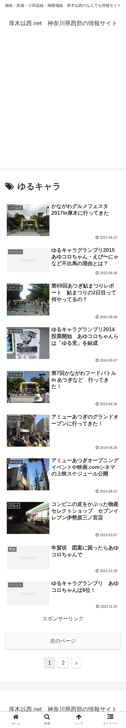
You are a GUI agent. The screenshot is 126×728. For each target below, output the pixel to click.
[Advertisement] (63, 104)
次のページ (63, 641)
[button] (113, 592)
